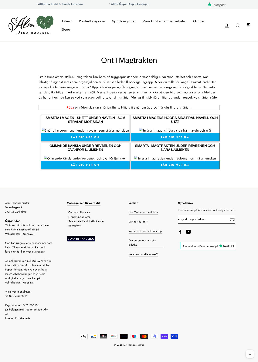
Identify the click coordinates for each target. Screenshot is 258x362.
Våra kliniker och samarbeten (164, 21)
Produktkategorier (92, 21)
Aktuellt (66, 21)
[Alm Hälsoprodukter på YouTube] (188, 232)
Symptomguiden (124, 21)
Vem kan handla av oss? (143, 254)
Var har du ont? (138, 221)
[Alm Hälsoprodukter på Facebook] (180, 232)
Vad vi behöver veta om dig (145, 231)
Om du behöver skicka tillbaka (142, 243)
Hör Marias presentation (143, 212)
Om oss (199, 21)
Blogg (65, 29)
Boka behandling (81, 238)
